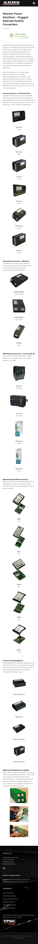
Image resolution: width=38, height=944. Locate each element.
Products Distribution (9, 908)
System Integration (8, 893)
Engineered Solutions (9, 902)
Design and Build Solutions (10, 899)
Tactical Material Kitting (9, 896)
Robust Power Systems (9, 905)
